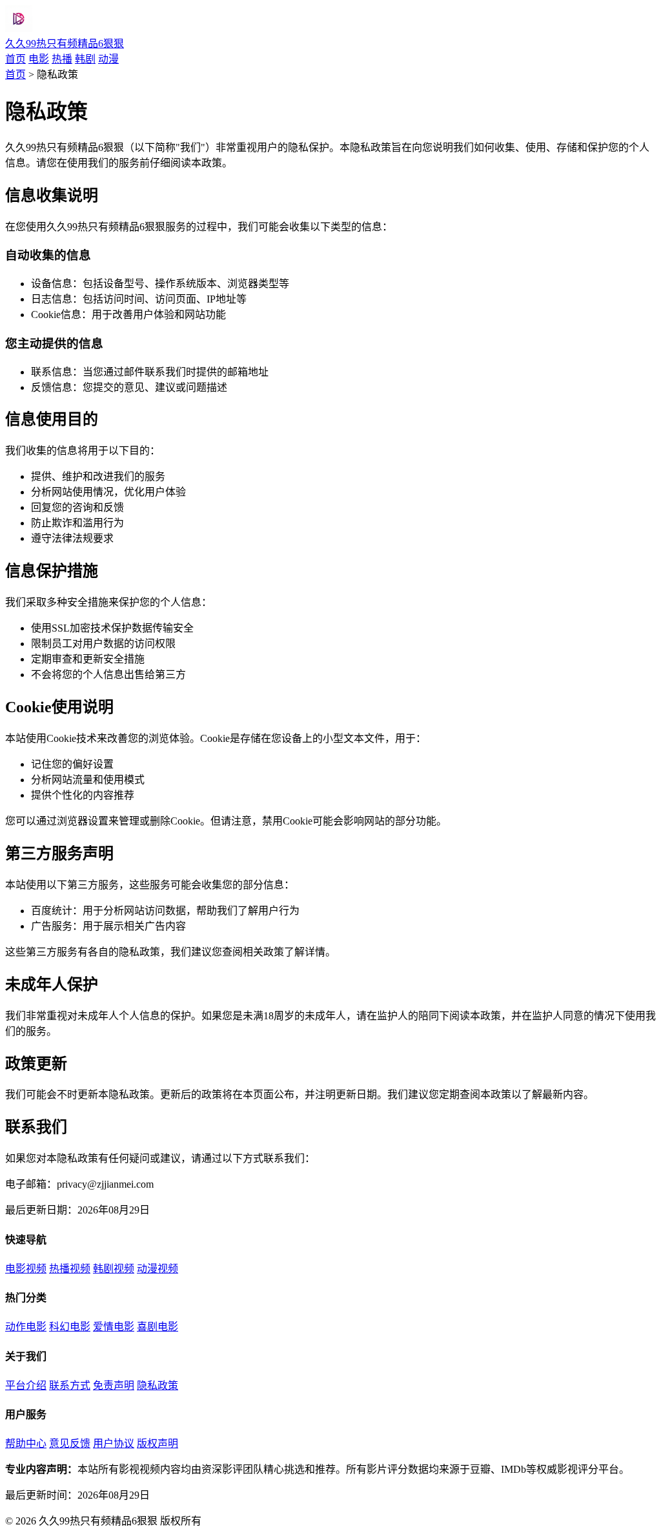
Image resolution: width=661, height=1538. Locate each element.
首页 (15, 59)
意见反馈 (69, 1443)
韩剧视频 (113, 1268)
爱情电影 (113, 1326)
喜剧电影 (157, 1326)
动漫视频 (157, 1268)
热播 (62, 59)
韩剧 (85, 59)
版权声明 (157, 1443)
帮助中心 (25, 1443)
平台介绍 (25, 1385)
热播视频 (69, 1268)
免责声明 (113, 1385)
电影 (38, 59)
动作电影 (25, 1326)
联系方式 (69, 1385)
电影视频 (25, 1268)
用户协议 (113, 1443)
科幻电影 (69, 1326)
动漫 (108, 59)
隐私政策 (157, 1385)
